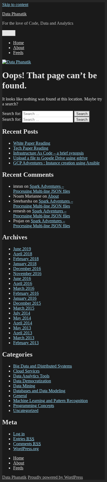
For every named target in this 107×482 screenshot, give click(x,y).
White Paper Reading (31, 143)
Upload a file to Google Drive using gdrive (50, 158)
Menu (8, 33)
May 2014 (22, 318)
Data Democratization (32, 381)
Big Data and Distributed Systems (42, 366)
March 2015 (23, 308)
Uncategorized (25, 410)
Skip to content (15, 4)
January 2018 (24, 263)
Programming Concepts (33, 405)
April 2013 (22, 332)
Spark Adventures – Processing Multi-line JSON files (41, 189)
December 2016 (27, 268)
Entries (23, 438)
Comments (27, 443)
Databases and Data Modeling (39, 390)
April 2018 (22, 253)
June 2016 (22, 278)
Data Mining (24, 385)
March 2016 (23, 288)
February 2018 (26, 258)
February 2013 (26, 342)
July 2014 (21, 313)
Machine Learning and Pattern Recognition (50, 400)
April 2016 (22, 283)
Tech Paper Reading (30, 148)
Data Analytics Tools (31, 376)
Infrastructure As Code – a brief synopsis (48, 153)
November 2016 (27, 273)
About (18, 47)
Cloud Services (26, 371)
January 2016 (24, 298)
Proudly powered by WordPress (55, 477)
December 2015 (27, 303)
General (20, 395)
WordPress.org (26, 448)
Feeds (18, 52)
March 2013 (23, 337)
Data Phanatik (14, 14)
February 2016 (26, 293)
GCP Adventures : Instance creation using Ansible (56, 163)
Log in (19, 433)
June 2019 (22, 248)
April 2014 (22, 323)
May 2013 (22, 328)
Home (18, 42)
